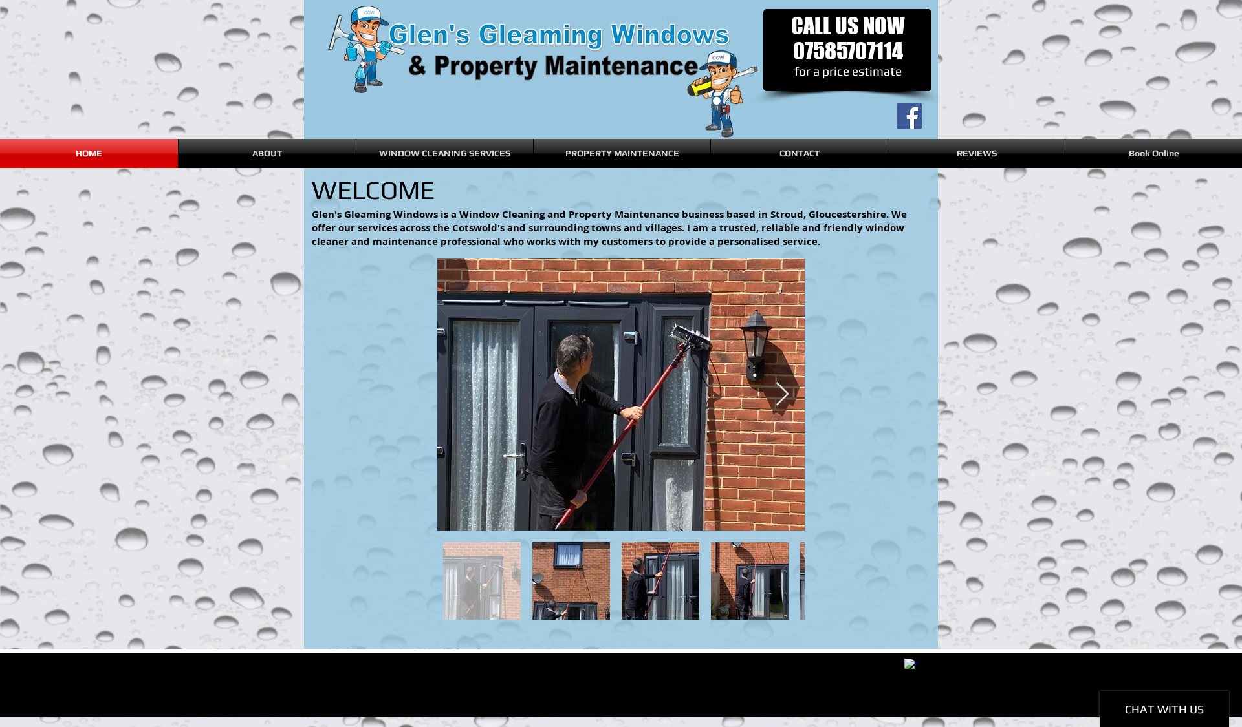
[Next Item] (782, 394)
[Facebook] (909, 116)
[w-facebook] (910, 665)
